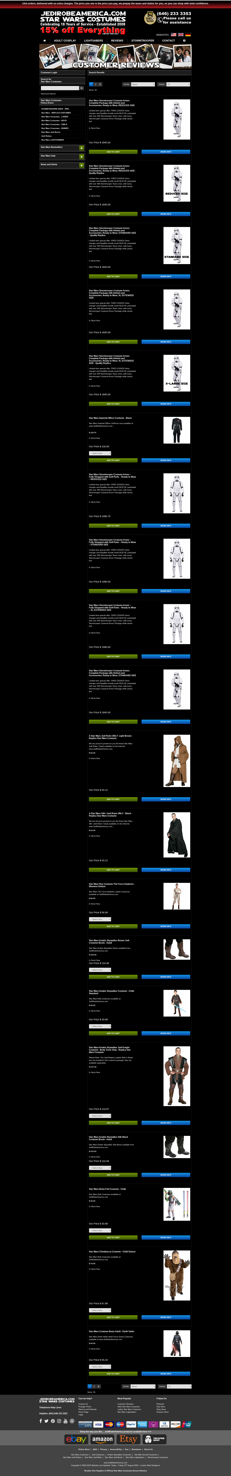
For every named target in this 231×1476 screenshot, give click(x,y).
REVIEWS (117, 40)
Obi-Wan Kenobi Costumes (145, 1455)
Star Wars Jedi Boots (50, 132)
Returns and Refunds (87, 1409)
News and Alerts (49, 164)
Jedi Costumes (98, 1455)
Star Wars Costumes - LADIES (54, 117)
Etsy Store (161, 1407)
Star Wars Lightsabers (127, 1412)
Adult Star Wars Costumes (129, 1407)
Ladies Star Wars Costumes (129, 1409)
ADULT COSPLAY (65, 40)
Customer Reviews (125, 1404)
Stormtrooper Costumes (158, 1457)
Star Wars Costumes (79, 1455)
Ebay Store (161, 1409)
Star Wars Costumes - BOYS (54, 120)
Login (80, 1415)
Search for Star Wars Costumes (51, 80)
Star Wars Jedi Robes (72, 1457)
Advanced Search (48, 94)
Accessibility (116, 1449)
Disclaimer (136, 1449)
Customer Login (49, 72)
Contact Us (83, 1404)
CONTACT (168, 40)
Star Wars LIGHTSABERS (52, 140)
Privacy (103, 1449)
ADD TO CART (113, 152)
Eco (126, 1449)
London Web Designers (150, 1465)
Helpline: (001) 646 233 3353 (53, 1413)
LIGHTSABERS (93, 40)
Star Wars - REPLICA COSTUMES (56, 113)
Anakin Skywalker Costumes (119, 1455)
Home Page (83, 1412)
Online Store (84, 1449)
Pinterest (160, 1404)
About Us (148, 1449)
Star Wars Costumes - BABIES (54, 128)
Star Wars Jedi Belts (93, 1457)
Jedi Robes (46, 136)
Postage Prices (84, 1407)
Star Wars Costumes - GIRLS (54, 124)
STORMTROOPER (142, 40)
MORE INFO (166, 152)
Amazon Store (163, 1412)
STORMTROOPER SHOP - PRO (55, 109)
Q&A (95, 1449)
